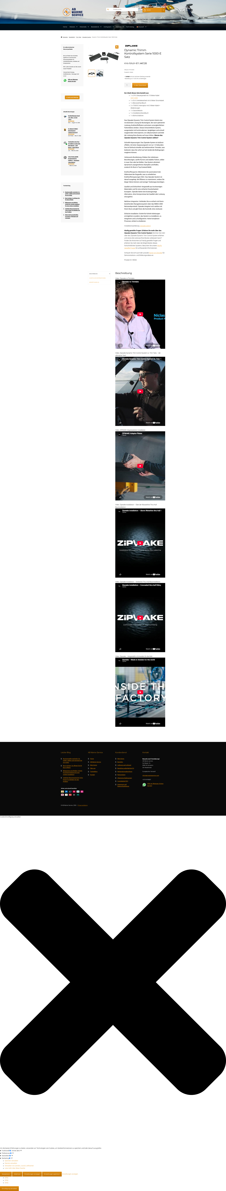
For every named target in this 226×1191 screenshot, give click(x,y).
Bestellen (120, 762)
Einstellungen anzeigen (32, 1174)
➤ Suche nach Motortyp (72, 97)
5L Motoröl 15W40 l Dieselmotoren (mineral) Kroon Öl (73, 130)
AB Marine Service (95, 762)
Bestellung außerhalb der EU (125, 768)
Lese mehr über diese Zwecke (15, 1168)
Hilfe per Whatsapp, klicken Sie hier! (73, 80)
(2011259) (134, 98)
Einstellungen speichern (52, 1174)
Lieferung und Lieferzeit (124, 765)
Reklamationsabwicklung (124, 771)
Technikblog (130, 27)
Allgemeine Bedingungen (124, 778)
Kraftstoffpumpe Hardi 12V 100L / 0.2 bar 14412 (74, 117)
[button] (116, 46)
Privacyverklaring (83, 805)
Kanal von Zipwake (155, 253)
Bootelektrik (95, 27)
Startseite (65, 37)
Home (65, 27)
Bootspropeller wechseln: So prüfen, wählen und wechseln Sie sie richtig (72, 193)
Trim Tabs (78, 37)
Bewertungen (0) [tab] (94, 282)
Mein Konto (93, 765)
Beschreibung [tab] (93, 273)
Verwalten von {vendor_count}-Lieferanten (19, 1166)
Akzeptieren (6, 1174)
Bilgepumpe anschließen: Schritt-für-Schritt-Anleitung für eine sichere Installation (72, 204)
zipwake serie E (145, 226)
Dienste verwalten (11, 1163)
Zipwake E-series (86, 37)
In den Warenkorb (140, 85)
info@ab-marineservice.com (150, 775)
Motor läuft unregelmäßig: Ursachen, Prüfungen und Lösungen (71, 216)
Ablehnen (17, 1174)
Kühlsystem (107, 27)
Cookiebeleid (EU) (122, 781)
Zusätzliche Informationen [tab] (97, 278)
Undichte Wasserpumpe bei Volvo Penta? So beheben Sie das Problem (72, 210)
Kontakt (118, 27)
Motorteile (83, 27)
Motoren (72, 27)
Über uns (92, 768)
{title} (6, 1178)
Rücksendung (121, 775)
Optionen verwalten (11, 1161)
